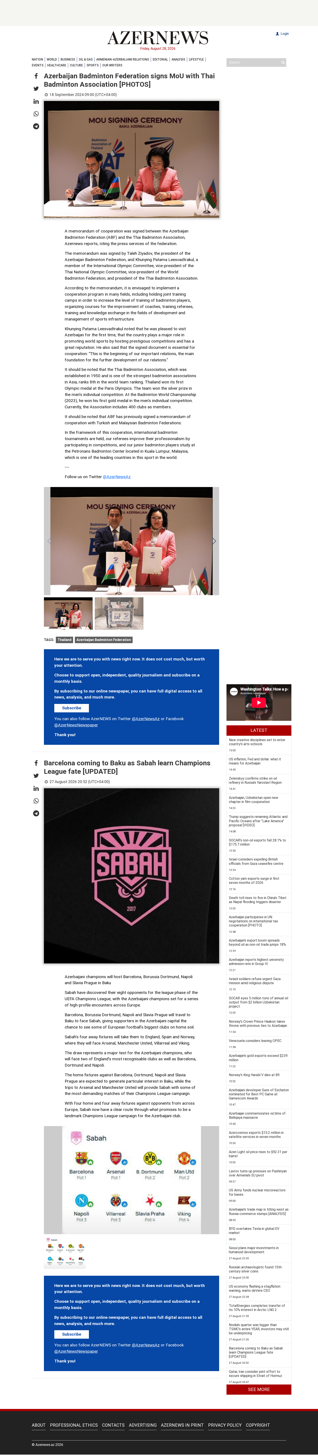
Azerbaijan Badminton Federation (104, 640)
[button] (36, 76)
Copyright (258, 1425)
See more (259, 1389)
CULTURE (76, 65)
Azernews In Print (182, 1425)
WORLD (52, 59)
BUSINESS (68, 59)
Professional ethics (74, 1425)
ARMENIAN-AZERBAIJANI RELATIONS (122, 59)
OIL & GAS (86, 59)
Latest (259, 730)
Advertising (143, 1425)
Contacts (113, 1425)
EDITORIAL (160, 59)
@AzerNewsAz (117, 476)
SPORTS (93, 65)
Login (284, 34)
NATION (37, 59)
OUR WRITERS (112, 65)
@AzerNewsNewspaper (76, 725)
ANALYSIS (178, 59)
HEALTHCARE (56, 65)
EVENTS (37, 65)
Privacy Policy (225, 1425)
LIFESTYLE (196, 59)
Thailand (64, 640)
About (39, 1425)
